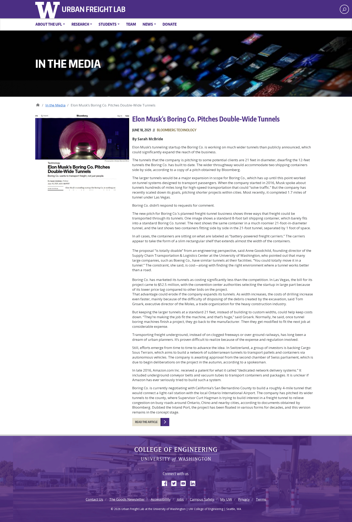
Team (131, 24)
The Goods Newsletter (127, 499)
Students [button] (108, 24)
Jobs (180, 499)
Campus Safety (202, 499)
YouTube (184, 482)
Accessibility (161, 499)
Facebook (166, 482)
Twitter (175, 482)
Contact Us (94, 499)
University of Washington (48, 9)
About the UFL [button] (48, 24)
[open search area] (344, 9)
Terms (261, 499)
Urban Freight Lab (93, 9)
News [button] (148, 24)
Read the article (146, 422)
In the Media (55, 105)
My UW (226, 499)
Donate (170, 24)
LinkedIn (194, 482)
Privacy (244, 499)
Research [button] (80, 24)
